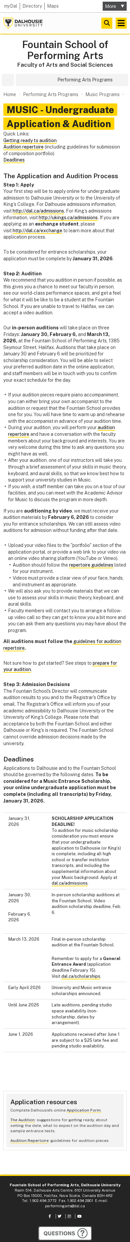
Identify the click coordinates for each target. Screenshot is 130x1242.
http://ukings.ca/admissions (68, 217)
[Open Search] (106, 23)
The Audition (22, 1120)
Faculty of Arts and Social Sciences (65, 64)
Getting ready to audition (30, 140)
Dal (10, 6)
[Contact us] (65, 1233)
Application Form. (84, 1110)
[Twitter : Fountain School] (60, 1216)
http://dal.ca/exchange (37, 230)
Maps (53, 6)
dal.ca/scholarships (80, 976)
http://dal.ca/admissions (38, 211)
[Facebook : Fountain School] (50, 1216)
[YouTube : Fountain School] (79, 1216)
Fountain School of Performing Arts (65, 50)
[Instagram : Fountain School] (70, 1216)
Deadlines (14, 160)
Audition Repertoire (29, 1140)
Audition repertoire (23, 146)
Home (9, 94)
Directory (32, 6)
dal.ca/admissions (70, 883)
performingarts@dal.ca (65, 1206)
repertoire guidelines (91, 565)
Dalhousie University (23, 23)
